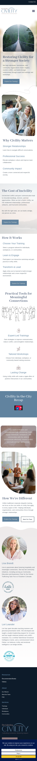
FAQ (3, 697)
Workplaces (5, 711)
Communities (5, 714)
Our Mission (5, 692)
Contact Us (32, 2)
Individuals (5, 708)
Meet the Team (6, 694)
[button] (33, 11)
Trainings (4, 706)
